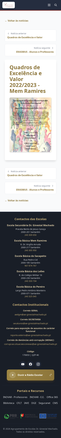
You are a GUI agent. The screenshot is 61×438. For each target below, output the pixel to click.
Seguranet (44, 403)
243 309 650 (30, 235)
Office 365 (52, 397)
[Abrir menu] (49, 5)
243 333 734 (30, 281)
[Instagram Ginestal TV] (38, 364)
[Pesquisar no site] (56, 5)
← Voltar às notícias (16, 20)
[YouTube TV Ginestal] (23, 364)
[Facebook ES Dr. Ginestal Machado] (30, 364)
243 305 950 (30, 250)
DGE (33, 403)
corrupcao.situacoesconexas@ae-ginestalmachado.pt (30, 344)
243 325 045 (30, 296)
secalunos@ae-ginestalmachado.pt (30, 323)
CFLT (19, 403)
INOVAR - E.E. (37, 397)
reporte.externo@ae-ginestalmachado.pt (30, 335)
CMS (55, 403)
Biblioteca (8, 403)
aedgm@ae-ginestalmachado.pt (30, 314)
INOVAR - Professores (15, 397)
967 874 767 (30, 265)
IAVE (26, 403)
